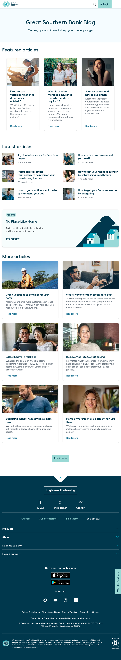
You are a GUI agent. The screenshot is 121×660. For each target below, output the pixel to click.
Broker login (60, 591)
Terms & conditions (51, 612)
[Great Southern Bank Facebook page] (45, 601)
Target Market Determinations (44, 618)
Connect (80, 507)
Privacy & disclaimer (31, 612)
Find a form (72, 518)
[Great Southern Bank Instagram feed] (65, 601)
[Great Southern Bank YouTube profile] (55, 601)
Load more (60, 458)
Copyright (84, 612)
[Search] (94, 4)
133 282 (40, 507)
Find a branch (60, 507)
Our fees (25, 518)
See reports (12, 238)
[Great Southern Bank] (45, 4)
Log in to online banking (60, 490)
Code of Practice (69, 612)
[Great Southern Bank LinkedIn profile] (76, 601)
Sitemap (95, 612)
